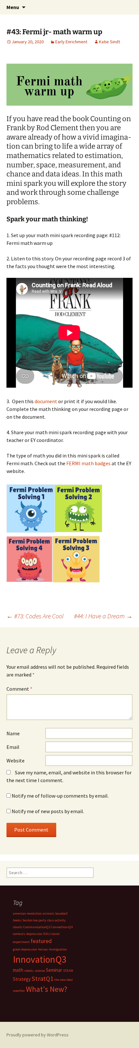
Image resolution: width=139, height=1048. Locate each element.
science (40, 971)
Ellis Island (51, 934)
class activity (56, 920)
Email (12, 747)
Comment (19, 689)
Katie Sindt (109, 42)
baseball (61, 913)
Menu (12, 7)
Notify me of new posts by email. (48, 811)
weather (19, 991)
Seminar (54, 970)
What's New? (46, 989)
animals (48, 913)
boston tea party (34, 920)
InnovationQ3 (40, 959)
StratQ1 (42, 978)
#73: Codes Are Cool (35, 616)
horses (43, 949)
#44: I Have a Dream (103, 616)
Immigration (58, 949)
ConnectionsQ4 (62, 927)
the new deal (63, 980)
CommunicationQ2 (36, 927)
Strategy (22, 979)
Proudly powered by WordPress (37, 1035)
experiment (21, 942)
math (18, 970)
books (17, 920)
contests (19, 934)
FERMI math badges (88, 463)
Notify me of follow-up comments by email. (60, 795)
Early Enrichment (71, 42)
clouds (17, 927)
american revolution (27, 913)
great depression (25, 949)
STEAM (68, 971)
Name (13, 733)
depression (34, 934)
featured (41, 941)
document (46, 401)
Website (15, 760)
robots (29, 971)
